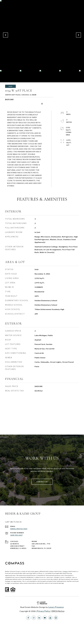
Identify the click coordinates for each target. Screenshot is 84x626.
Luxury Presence (56, 607)
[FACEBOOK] (28, 618)
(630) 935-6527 (16, 535)
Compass (65, 571)
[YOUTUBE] (45, 618)
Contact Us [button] (42, 482)
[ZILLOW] (50, 618)
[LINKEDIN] (39, 618)
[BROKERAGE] (56, 618)
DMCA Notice (58, 611)
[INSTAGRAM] (34, 618)
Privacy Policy (43, 611)
